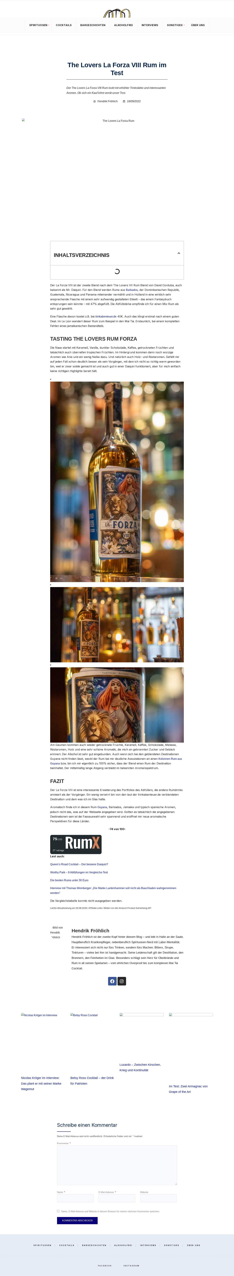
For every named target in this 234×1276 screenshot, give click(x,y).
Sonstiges (175, 25)
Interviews (150, 25)
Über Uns (198, 25)
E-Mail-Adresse (107, 1192)
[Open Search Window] (7, 25)
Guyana (102, 807)
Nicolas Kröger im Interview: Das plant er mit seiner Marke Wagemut (41, 1083)
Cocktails (64, 25)
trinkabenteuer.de (105, 316)
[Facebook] (220, 25)
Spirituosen (38, 25)
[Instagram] (226, 25)
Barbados (132, 289)
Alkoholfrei (123, 25)
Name (61, 1192)
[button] (178, 253)
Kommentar (64, 1143)
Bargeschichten (92, 25)
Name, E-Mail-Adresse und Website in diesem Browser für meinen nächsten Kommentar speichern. (110, 1211)
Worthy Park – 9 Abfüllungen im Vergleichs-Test (79, 872)
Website (144, 1192)
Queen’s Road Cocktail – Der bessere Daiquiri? (79, 864)
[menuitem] (38, 25)
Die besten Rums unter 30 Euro (69, 880)
